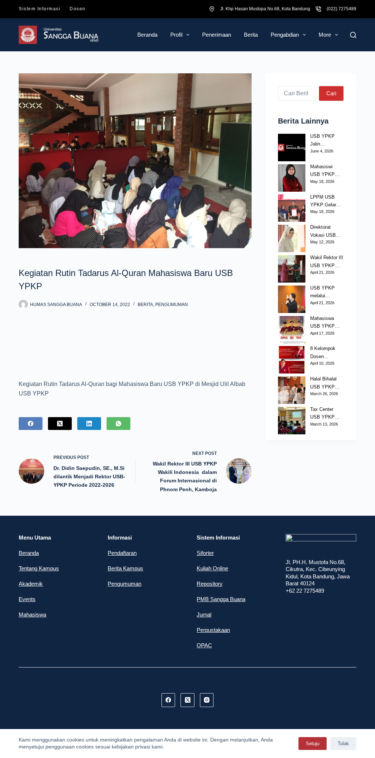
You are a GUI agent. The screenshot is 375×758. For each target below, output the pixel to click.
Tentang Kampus (39, 568)
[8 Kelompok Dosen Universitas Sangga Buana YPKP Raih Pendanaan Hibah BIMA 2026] (291, 360)
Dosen (78, 8)
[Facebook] (30, 423)
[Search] (353, 35)
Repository (210, 584)
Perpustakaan (213, 630)
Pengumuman (171, 304)
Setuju (312, 743)
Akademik (31, 584)
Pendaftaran (122, 553)
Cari (331, 93)
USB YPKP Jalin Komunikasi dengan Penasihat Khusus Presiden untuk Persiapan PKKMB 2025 (326, 140)
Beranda (147, 35)
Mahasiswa (32, 614)
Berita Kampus (125, 568)
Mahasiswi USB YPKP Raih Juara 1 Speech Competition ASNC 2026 (323, 171)
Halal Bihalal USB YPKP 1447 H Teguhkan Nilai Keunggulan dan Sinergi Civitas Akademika (325, 383)
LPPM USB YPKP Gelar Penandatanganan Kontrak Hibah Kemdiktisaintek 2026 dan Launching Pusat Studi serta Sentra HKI (326, 201)
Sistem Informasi (39, 8)
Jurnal (204, 614)
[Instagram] (207, 700)
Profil (176, 35)
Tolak (343, 743)
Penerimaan (216, 35)
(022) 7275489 (341, 8)
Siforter (205, 553)
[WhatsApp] (118, 423)
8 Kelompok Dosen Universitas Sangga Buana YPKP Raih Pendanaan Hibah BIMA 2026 (325, 353)
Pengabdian (285, 35)
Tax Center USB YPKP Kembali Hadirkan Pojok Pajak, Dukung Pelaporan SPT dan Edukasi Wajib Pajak (326, 413)
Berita (251, 35)
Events (27, 599)
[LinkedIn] (89, 423)
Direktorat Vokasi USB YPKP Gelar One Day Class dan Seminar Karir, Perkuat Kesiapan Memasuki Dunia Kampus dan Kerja (326, 231)
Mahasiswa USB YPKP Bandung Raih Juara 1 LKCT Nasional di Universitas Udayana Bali (325, 323)
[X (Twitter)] (60, 423)
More (325, 35)
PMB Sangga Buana (221, 599)
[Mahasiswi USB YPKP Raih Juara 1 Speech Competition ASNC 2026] (291, 178)
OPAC (204, 645)
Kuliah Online (212, 568)
